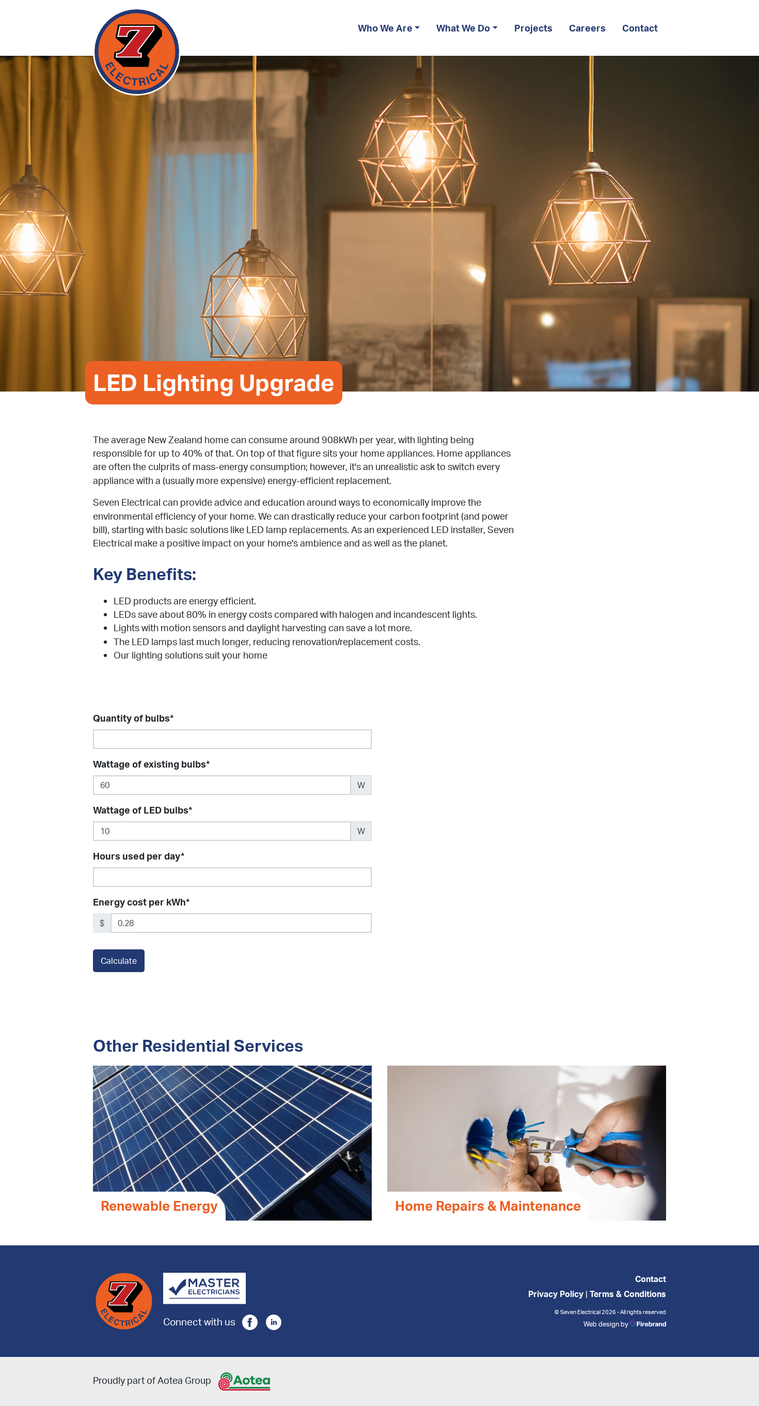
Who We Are (385, 28)
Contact (640, 28)
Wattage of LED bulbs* (142, 810)
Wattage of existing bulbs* (151, 764)
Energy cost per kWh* (141, 902)
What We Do (463, 28)
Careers (587, 28)
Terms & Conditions (628, 1294)
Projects (533, 28)
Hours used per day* (138, 856)
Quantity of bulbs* (133, 718)
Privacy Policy (555, 1294)
